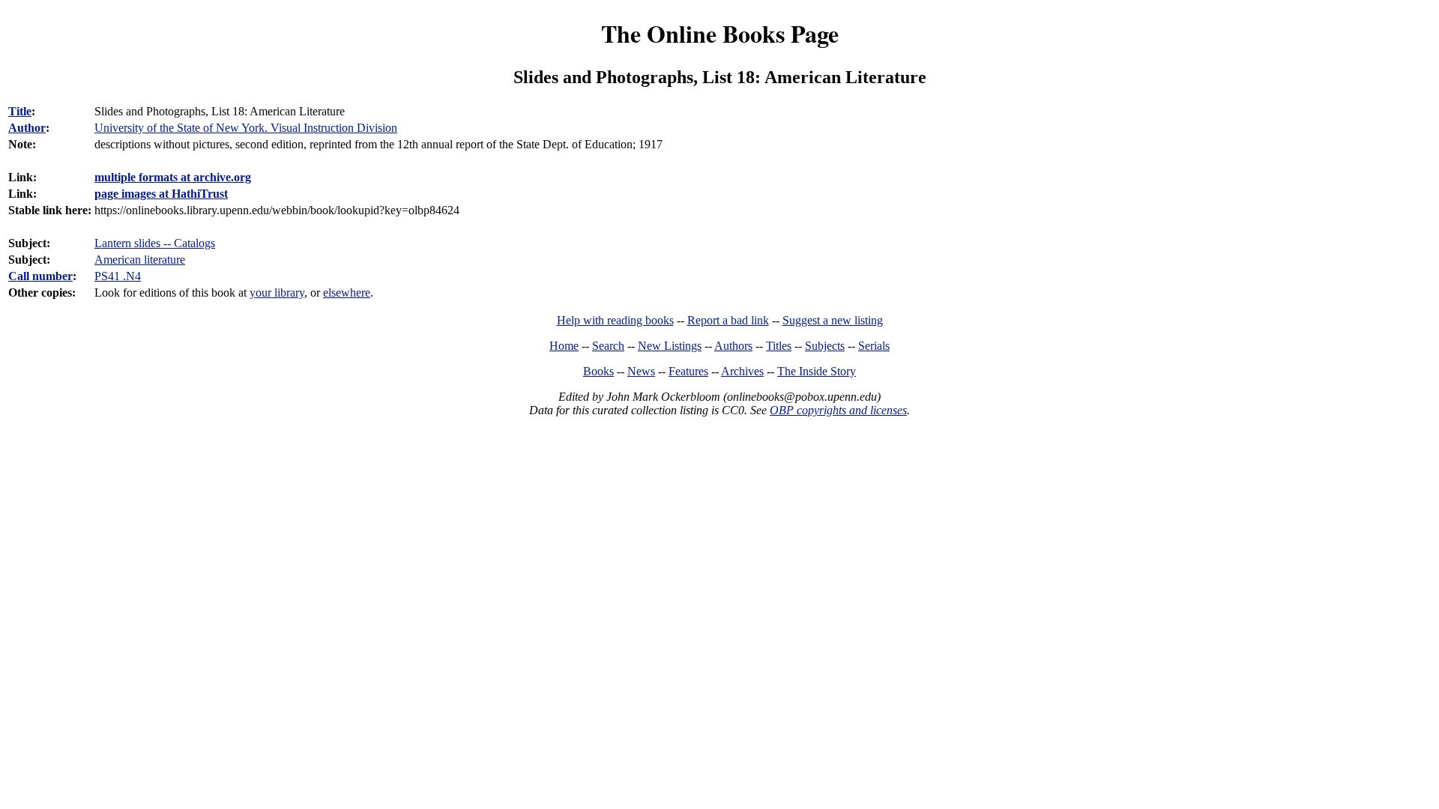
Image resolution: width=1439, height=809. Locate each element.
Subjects (825, 345)
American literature (139, 259)
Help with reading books (615, 320)
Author (27, 127)
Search (608, 345)
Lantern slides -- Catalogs (154, 243)
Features (688, 371)
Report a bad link (728, 320)
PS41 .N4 (117, 276)
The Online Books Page (720, 33)
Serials (874, 345)
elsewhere (346, 292)
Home (564, 345)
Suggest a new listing (832, 320)
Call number (40, 276)
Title (19, 111)
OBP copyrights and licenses (838, 410)
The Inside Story (816, 371)
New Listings (670, 345)
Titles (778, 345)
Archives (742, 371)
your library (277, 292)
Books (598, 371)
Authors (733, 345)
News (641, 371)
